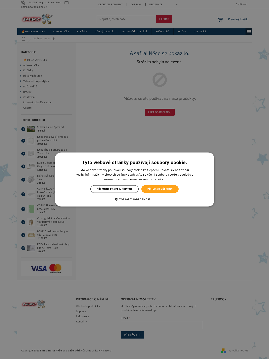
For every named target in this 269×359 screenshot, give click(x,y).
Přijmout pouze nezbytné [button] (114, 189)
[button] (134, 199)
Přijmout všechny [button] (159, 189)
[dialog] (134, 179)
